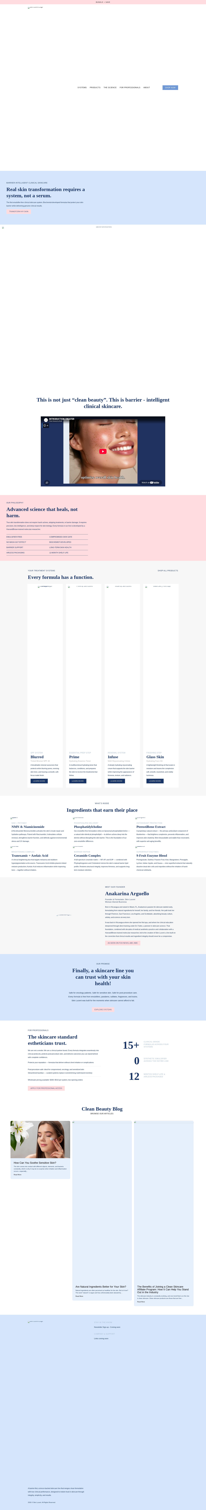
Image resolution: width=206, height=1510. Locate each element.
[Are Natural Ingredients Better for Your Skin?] (102, 1201)
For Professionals (130, 87)
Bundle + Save (103, 2)
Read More (17, 1174)
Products (95, 87)
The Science (110, 87)
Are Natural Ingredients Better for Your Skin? (101, 1286)
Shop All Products (168, 571)
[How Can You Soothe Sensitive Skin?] (40, 1139)
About (146, 87)
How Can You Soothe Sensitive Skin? (35, 1162)
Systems (82, 87)
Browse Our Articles (102, 1114)
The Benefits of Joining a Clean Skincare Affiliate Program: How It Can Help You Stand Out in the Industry (163, 1289)
